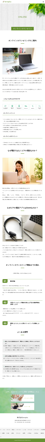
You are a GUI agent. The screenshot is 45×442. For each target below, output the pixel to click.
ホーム (0, 433)
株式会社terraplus (22, 417)
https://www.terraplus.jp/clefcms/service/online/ (13, 288)
